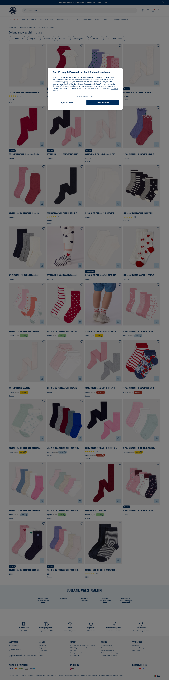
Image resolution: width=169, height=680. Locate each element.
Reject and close (67, 102)
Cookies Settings (85, 96)
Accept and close (103, 102)
